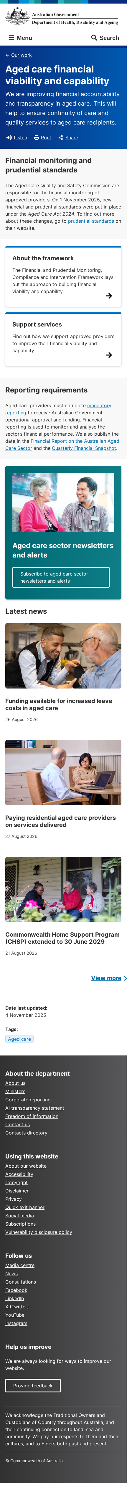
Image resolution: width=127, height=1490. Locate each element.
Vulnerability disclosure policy (38, 1232)
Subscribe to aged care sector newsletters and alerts (54, 577)
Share (71, 137)
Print (46, 137)
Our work (21, 55)
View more (106, 978)
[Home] (63, 16)
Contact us (17, 1124)
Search (109, 38)
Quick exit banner (24, 1207)
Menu (23, 38)
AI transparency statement (34, 1108)
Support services (37, 324)
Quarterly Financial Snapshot (84, 448)
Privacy (13, 1199)
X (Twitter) (17, 1307)
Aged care (19, 1039)
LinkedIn (14, 1298)
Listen (20, 137)
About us (15, 1083)
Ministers (15, 1091)
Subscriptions (20, 1224)
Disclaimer (17, 1191)
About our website (26, 1166)
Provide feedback (33, 1386)
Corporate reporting (28, 1100)
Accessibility (19, 1174)
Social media (19, 1215)
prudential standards (91, 221)
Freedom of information (31, 1116)
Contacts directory (26, 1133)
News (11, 1273)
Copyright (16, 1182)
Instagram (16, 1323)
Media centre (19, 1265)
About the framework (43, 258)
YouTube (14, 1315)
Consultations (20, 1282)
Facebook (16, 1290)
